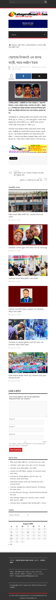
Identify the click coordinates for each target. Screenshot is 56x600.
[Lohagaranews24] (28, 15)
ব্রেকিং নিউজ (20, 45)
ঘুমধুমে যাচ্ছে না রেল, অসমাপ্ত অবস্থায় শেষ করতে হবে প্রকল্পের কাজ (29, 173)
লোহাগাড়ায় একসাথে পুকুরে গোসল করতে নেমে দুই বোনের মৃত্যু (27, 247)
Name (11, 419)
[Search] (46, 2)
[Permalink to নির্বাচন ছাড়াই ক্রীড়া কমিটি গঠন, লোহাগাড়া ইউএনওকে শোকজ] (28, 211)
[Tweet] (39, 76)
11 (28, 532)
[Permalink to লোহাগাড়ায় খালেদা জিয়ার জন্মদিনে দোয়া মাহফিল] (28, 275)
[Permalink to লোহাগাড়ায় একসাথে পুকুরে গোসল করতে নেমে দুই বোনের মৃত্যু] (28, 245)
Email (11, 427)
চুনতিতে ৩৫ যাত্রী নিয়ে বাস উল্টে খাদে (31, 179)
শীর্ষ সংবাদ (28, 67)
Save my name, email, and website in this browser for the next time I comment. (27, 444)
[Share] (23, 76)
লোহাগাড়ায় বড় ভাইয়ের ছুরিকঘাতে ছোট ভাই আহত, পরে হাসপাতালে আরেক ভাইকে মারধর (25, 343)
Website (12, 434)
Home (13, 45)
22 (11, 539)
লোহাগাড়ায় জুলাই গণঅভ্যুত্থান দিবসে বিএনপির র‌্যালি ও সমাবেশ (28, 503)
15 (11, 535)
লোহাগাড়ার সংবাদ (21, 67)
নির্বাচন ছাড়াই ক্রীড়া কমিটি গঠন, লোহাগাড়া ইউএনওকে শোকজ (27, 462)
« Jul (10, 544)
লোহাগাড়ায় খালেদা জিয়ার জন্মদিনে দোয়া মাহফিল (23, 278)
